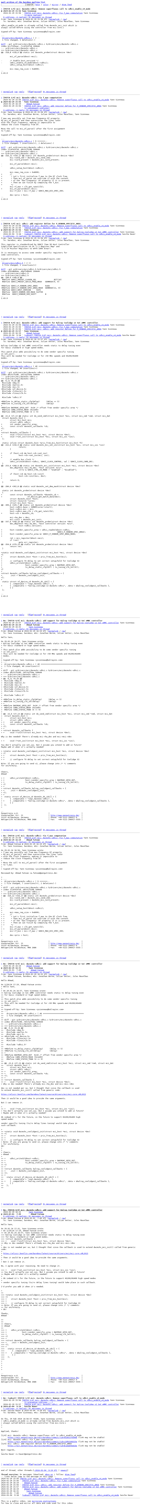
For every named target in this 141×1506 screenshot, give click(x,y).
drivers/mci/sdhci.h (12, 263)
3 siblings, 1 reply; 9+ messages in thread (26, 110)
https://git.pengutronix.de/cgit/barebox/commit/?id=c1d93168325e (42, 1442)
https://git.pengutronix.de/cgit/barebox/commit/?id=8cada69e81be (42, 1446)
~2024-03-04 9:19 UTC (45, 1470)
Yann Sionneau (36, 627)
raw (64, 19)
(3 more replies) (33, 15)
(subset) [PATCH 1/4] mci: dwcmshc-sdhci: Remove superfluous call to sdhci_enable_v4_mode (72, 234)
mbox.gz (49, 1474)
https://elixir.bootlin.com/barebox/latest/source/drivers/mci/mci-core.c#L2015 (43, 1094)
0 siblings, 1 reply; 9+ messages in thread (26, 629)
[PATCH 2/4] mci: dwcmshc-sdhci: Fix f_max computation (53, 13)
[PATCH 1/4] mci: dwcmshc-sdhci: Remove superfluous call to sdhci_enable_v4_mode (65, 100)
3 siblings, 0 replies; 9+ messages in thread (27, 236)
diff (3, 44)
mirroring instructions (44, 1501)
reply (21, 92)
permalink (54, 19)
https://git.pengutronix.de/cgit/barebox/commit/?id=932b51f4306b (42, 1437)
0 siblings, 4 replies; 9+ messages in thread (27, 17)
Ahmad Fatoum (33, 104)
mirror (55, 5)
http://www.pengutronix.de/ (65, 815)
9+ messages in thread (54, 92)
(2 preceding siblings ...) (38, 1402)
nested (37, 92)
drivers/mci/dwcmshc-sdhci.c (17, 38)
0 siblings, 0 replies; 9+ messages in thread (27, 842)
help (37, 5)
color (46, 5)
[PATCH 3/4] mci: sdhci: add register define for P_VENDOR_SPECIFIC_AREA (62, 106)
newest (64, 1470)
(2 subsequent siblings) (37, 108)
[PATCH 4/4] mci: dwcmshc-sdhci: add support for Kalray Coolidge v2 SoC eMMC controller (71, 232)
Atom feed (67, 5)
